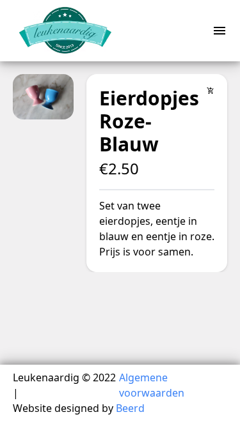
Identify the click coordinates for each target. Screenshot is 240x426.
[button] (43, 96)
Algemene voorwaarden (151, 385)
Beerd (130, 408)
